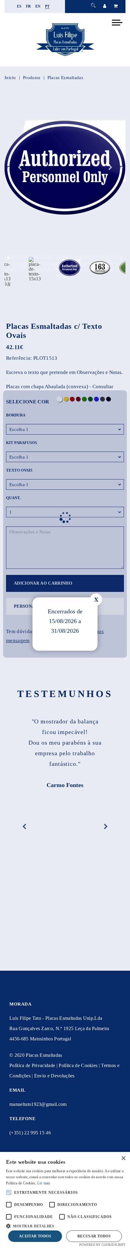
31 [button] (26, 264)
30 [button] (22, 264)
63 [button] (53, 270)
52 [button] (121, 264)
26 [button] (121, 257)
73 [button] (99, 270)
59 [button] (35, 270)
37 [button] (53, 264)
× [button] (123, 1158)
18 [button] (85, 257)
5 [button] (26, 257)
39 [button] (62, 264)
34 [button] (40, 264)
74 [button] (103, 270)
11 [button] (53, 257)
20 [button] (94, 257)
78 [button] (121, 270)
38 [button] (58, 264)
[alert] (65, 1200)
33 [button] (35, 264)
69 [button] (81, 270)
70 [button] (85, 270)
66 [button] (67, 270)
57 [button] (26, 270)
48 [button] (103, 264)
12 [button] (58, 257)
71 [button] (90, 270)
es (19, 6)
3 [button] (17, 257)
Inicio (10, 77)
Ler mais (43, 1183)
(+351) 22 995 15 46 (30, 1132)
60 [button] (40, 270)
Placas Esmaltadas (65, 77)
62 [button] (49, 270)
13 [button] (62, 257)
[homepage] (65, 56)
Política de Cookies (78, 1065)
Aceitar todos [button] (35, 1236)
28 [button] (13, 264)
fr (28, 6)
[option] (65, 167)
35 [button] (44, 264)
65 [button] (62, 270)
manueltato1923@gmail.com (38, 1104)
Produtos (31, 77)
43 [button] (81, 264)
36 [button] (49, 264)
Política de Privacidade (32, 1065)
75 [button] (108, 270)
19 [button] (90, 257)
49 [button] (108, 264)
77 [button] (117, 270)
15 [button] (72, 257)
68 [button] (76, 270)
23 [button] (108, 257)
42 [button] (76, 264)
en (38, 6)
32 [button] (31, 264)
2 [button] (13, 257)
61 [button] (44, 270)
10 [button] (49, 257)
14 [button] (67, 257)
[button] (65, 1225)
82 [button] (72, 276)
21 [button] (99, 257)
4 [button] (22, 257)
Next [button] (110, 167)
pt (47, 6)
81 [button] (67, 276)
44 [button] (85, 264)
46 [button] (94, 264)
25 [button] (117, 257)
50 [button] (112, 264)
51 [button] (117, 264)
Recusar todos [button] (94, 1236)
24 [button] (112, 257)
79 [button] (58, 276)
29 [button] (17, 264)
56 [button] (22, 270)
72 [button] (94, 270)
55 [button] (17, 270)
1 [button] (8, 257)
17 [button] (81, 257)
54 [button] (13, 270)
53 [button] (8, 270)
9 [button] (44, 257)
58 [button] (31, 270)
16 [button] (76, 257)
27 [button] (8, 264)
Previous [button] (19, 167)
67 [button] (72, 270)
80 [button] (62, 276)
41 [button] (72, 264)
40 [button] (67, 264)
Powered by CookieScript (102, 1244)
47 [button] (99, 264)
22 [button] (103, 257)
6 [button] (31, 257)
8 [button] (40, 257)
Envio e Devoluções (54, 1075)
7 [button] (35, 257)
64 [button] (58, 270)
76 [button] (112, 270)
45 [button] (90, 264)
